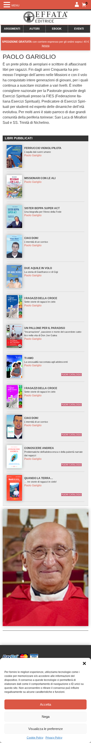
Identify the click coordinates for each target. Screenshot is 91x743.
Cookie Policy (35, 737)
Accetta (45, 704)
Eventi (79, 28)
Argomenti (12, 28)
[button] (84, 663)
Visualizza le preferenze (45, 729)
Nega (45, 716)
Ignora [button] (45, 45)
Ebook (57, 28)
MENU (15, 5)
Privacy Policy (54, 737)
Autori (34, 28)
